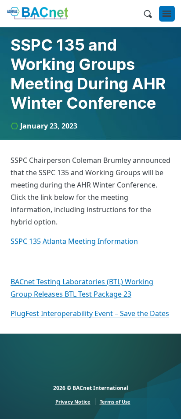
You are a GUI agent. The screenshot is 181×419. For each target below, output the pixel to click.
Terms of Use (115, 401)
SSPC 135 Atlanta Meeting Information (74, 241)
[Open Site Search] (148, 14)
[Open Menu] (167, 14)
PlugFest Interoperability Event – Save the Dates (90, 313)
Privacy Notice (72, 401)
